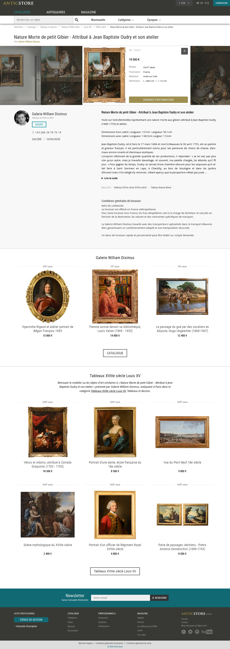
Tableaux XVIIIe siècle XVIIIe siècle (130, 187)
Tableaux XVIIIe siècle (70, 26)
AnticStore (18, 26)
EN (201, 3)
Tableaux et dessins (48, 26)
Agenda (140, 617)
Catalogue (31, 26)
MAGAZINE (88, 12)
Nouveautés (98, 20)
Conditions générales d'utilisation (109, 643)
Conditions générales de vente (138, 643)
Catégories (72, 617)
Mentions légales (86, 643)
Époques (71, 626)
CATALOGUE (22, 12)
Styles (70, 622)
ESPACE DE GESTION (31, 620)
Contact (184, 622)
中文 (207, 3)
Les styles (141, 634)
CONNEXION (221, 3)
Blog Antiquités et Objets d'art (194, 625)
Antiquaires (103, 617)
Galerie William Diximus (49, 113)
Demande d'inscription (26, 626)
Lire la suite (111, 178)
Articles (140, 622)
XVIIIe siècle (101, 26)
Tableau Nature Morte (161, 187)
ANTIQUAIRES (55, 12)
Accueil (184, 618)
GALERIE (37, 139)
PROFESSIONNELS (107, 613)
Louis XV (87, 26)
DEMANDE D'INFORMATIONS (158, 100)
